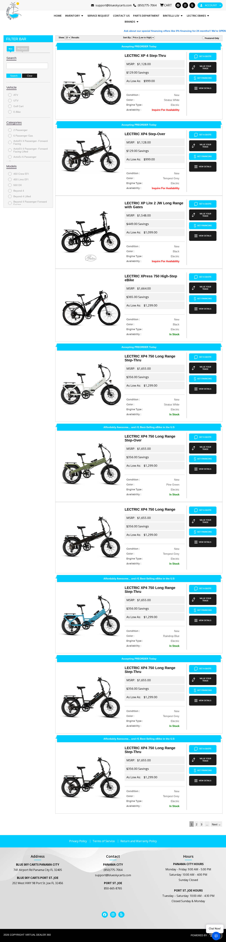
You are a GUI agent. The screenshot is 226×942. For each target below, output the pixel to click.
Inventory (73, 15)
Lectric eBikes (197, 15)
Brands (130, 21)
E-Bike (17, 111)
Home (58, 15)
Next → (216, 824)
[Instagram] (185, 5)
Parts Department (146, 15)
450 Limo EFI (20, 179)
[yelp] (192, 5)
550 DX (17, 185)
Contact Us (121, 15)
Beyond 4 (18, 190)
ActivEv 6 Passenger (24, 156)
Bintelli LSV (171, 15)
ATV (15, 95)
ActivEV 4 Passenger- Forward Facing (30, 142)
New (10, 49)
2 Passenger (20, 130)
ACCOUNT (211, 5)
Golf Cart (18, 106)
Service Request (98, 15)
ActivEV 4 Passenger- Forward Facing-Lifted (30, 150)
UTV (15, 100)
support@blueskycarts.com (113, 875)
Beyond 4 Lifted (22, 196)
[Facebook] (178, 5)
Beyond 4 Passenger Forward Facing (30, 203)
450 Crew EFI (21, 173)
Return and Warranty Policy (138, 841)
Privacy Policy (78, 841)
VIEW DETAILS (205, 88)
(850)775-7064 (113, 870)
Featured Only (211, 38)
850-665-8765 (113, 888)
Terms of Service (104, 841)
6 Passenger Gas (23, 135)
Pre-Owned (22, 49)
